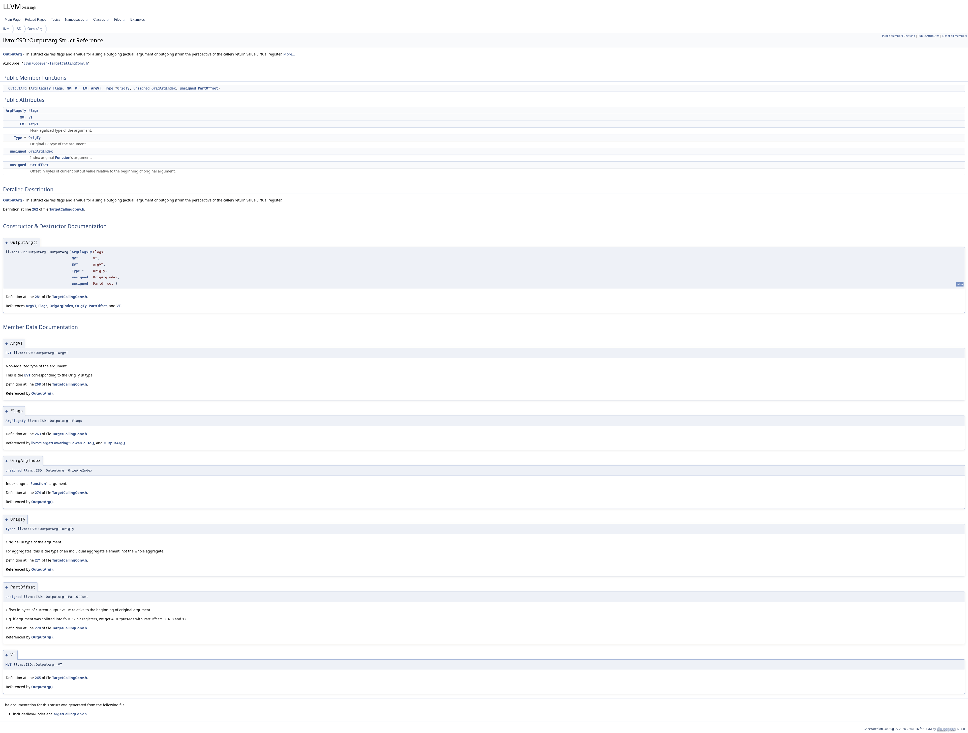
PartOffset (208, 88)
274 (38, 492)
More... (289, 54)
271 (38, 560)
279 (38, 628)
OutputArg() (42, 393)
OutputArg (34, 29)
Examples (137, 19)
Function (62, 157)
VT (77, 88)
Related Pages (35, 19)
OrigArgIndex (164, 88)
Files (117, 19)
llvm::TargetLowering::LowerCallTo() (62, 443)
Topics (55, 19)
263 (38, 433)
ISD (18, 29)
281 (38, 296)
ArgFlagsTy (41, 88)
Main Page (12, 19)
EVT (86, 88)
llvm (6, 29)
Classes (99, 19)
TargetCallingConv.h (66, 209)
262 (35, 209)
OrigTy (123, 88)
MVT (70, 88)
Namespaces (74, 19)
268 (38, 384)
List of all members (954, 36)
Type (109, 88)
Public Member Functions (898, 36)
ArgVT (96, 88)
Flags (58, 88)
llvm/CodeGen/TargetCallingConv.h (55, 63)
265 (38, 677)
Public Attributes (928, 36)
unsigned (141, 88)
